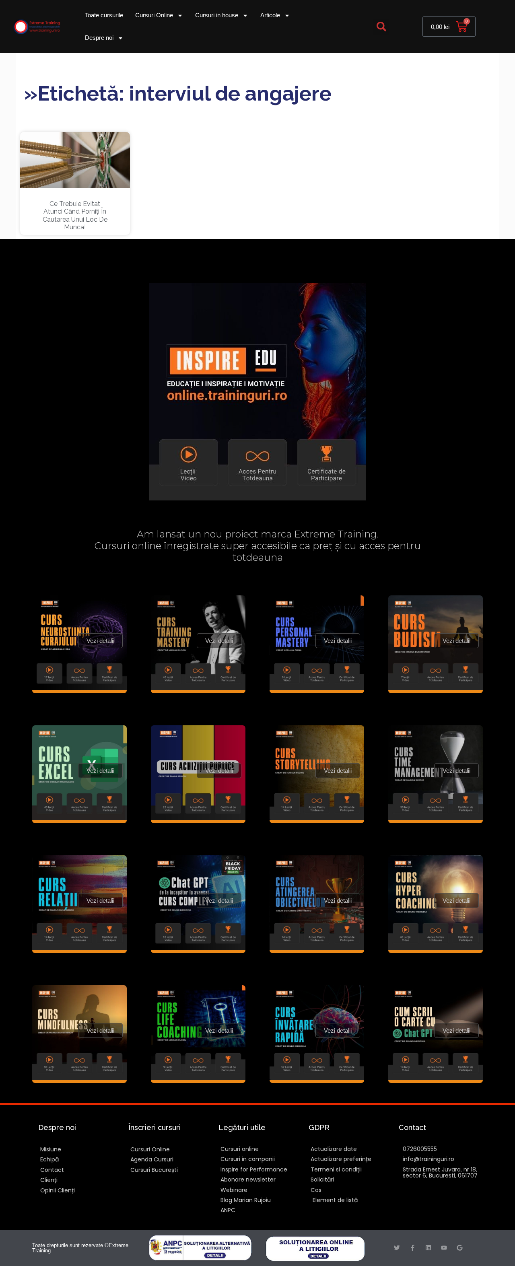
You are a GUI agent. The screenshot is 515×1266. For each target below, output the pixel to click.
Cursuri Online (154, 15)
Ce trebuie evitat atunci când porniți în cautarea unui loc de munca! (75, 215)
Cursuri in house (216, 15)
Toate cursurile (104, 15)
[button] (381, 27)
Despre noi (99, 37)
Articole (270, 15)
